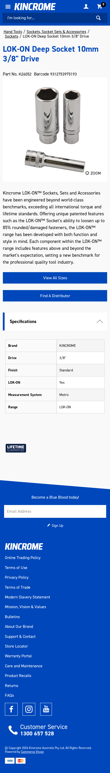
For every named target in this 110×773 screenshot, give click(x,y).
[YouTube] (46, 709)
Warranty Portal (18, 656)
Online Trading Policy (22, 557)
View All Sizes (55, 278)
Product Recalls (18, 675)
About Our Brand (19, 626)
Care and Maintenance (23, 666)
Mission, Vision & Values (25, 607)
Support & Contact (20, 636)
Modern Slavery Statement (27, 597)
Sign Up (57, 525)
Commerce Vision (32, 752)
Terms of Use (16, 567)
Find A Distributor (55, 295)
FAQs (9, 695)
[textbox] (47, 18)
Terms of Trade (17, 587)
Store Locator (16, 646)
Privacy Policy (16, 577)
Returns (11, 685)
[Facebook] (11, 709)
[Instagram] (29, 709)
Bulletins (12, 617)
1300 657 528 (37, 733)
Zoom (96, 173)
